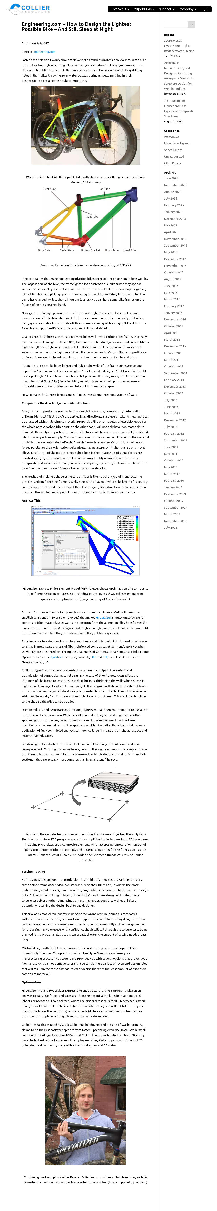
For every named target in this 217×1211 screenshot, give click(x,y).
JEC (93, 657)
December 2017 (175, 259)
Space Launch (173, 150)
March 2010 (172, 474)
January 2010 (173, 487)
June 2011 (171, 447)
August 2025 (172, 191)
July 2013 (170, 400)
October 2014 (173, 366)
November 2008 (175, 521)
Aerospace (171, 136)
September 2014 (175, 373)
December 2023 (175, 218)
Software (119, 9)
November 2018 (175, 238)
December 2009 (175, 494)
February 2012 (174, 433)
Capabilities (143, 9)
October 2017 (173, 272)
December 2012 (175, 420)
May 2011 (170, 453)
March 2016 (172, 339)
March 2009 (172, 514)
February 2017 (174, 306)
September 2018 (175, 245)
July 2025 (170, 198)
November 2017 (175, 265)
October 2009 (173, 500)
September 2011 (175, 440)
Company (185, 9)
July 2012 (170, 426)
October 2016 (173, 326)
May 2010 (170, 467)
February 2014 (174, 379)
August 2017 (172, 279)
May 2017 (170, 292)
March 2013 (172, 413)
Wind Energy (173, 163)
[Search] (191, 24)
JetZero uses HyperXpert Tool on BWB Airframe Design (179, 45)
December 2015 (175, 346)
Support (165, 9)
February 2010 (174, 480)
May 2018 (170, 252)
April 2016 (171, 332)
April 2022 (171, 232)
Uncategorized (174, 156)
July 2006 (170, 527)
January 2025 (173, 211)
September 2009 (175, 507)
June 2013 (171, 406)
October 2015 (173, 353)
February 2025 (174, 205)
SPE (105, 657)
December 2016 (175, 319)
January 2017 (173, 312)
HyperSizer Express (177, 143)
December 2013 (175, 386)
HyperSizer (103, 617)
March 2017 (172, 299)
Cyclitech (57, 657)
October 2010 (173, 460)
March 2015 (172, 359)
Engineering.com (44, 51)
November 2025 (175, 185)
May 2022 (170, 225)
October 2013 (173, 393)
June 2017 (171, 285)
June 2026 (171, 178)
